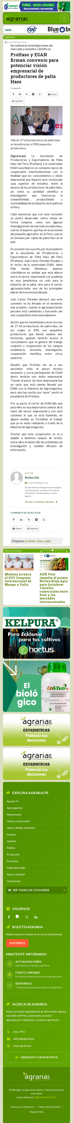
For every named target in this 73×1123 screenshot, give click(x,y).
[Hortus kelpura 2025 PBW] (36, 633)
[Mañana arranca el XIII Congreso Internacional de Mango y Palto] (19, 562)
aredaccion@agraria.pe (38, 483)
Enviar (54, 94)
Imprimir (19, 101)
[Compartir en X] (26, 94)
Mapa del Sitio (36, 1111)
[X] (27, 917)
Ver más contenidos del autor (40, 501)
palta (48, 541)
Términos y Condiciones (22, 1107)
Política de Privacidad (49, 1107)
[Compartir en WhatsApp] (40, 94)
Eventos (9, 37)
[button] (44, 550)
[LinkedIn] (36, 917)
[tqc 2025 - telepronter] (22, 28)
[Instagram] (18, 917)
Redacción (32, 477)
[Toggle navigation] (64, 18)
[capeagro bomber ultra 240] (36, 6)
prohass (30, 541)
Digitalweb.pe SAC (45, 1097)
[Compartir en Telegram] (33, 94)
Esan (40, 541)
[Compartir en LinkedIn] (20, 94)
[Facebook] (9, 917)
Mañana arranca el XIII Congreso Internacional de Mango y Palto (18, 579)
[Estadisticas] (36, 730)
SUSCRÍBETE (17, 943)
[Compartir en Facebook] (13, 94)
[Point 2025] (36, 686)
